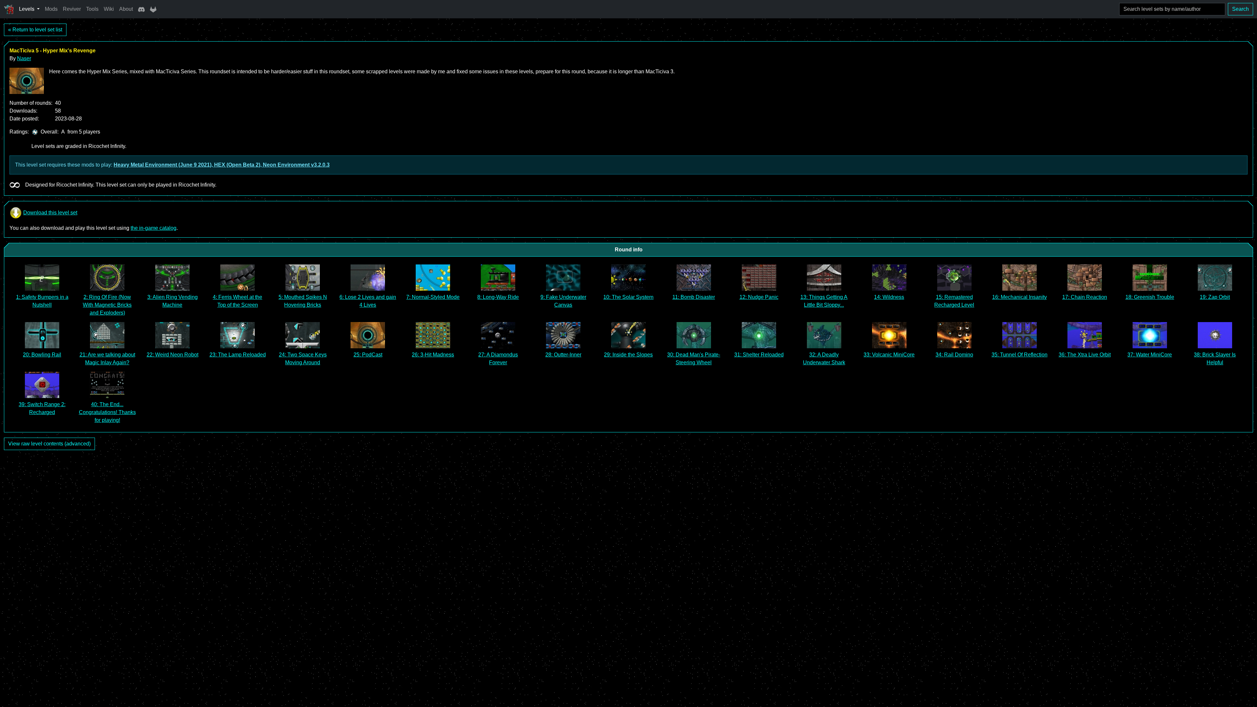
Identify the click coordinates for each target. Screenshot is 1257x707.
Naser (24, 58)
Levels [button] (27, 9)
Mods (51, 9)
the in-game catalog (153, 228)
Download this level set (50, 212)
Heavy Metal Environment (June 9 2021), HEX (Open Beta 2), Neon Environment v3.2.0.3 (222, 165)
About (126, 9)
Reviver (72, 9)
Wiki (109, 9)
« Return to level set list (35, 29)
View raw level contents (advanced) (49, 443)
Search (1240, 9)
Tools (92, 9)
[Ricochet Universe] (9, 9)
